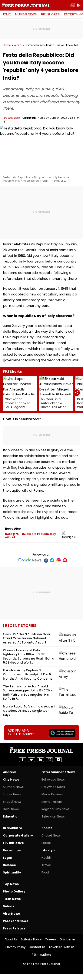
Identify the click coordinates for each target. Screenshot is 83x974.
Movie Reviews (52, 794)
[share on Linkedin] (40, 759)
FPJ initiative (13, 843)
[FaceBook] (46, 560)
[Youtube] (65, 560)
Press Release (14, 928)
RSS (34, 954)
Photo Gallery (14, 891)
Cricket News (51, 835)
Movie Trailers (52, 802)
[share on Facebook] (22, 759)
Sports (47, 828)
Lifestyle (49, 850)
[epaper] (72, 5)
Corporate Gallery (18, 835)
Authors (46, 954)
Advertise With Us (61, 947)
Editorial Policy (31, 939)
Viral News (11, 913)
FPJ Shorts (50, 14)
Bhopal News (12, 802)
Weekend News (15, 921)
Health (46, 858)
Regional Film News (55, 809)
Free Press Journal (26, 5)
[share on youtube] (58, 759)
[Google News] (30, 560)
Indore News (12, 794)
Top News (11, 884)
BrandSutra (12, 828)
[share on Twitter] (31, 759)
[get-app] (79, 5)
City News (11, 779)
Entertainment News (58, 772)
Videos (8, 906)
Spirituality (12, 872)
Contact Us (37, 947)
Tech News (12, 899)
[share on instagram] (49, 759)
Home (6, 14)
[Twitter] (52, 560)
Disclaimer (67, 939)
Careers (51, 939)
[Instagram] (58, 560)
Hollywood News (53, 787)
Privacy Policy (16, 947)
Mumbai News (26, 14)
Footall (46, 843)
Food (45, 872)
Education (11, 816)
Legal (7, 858)
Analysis (9, 772)
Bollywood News (53, 779)
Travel (46, 865)
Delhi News (11, 809)
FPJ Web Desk (11, 118)
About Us (11, 939)
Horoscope (12, 850)
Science (9, 865)
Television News (53, 816)
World (17, 45)
